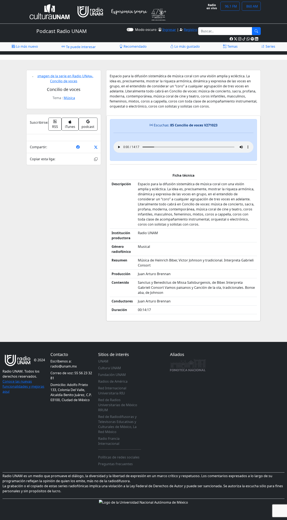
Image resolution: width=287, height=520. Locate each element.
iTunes (70, 126)
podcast (88, 126)
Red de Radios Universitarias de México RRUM (117, 405)
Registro (190, 29)
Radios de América (113, 381)
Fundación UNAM (112, 374)
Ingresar (169, 29)
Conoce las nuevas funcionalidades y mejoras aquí (23, 386)
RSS (55, 126)
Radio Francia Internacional (109, 441)
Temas (232, 46)
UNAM (103, 361)
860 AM (251, 6)
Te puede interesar (80, 47)
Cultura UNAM (109, 368)
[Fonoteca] (188, 365)
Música (69, 98)
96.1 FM (230, 6)
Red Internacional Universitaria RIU (112, 390)
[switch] (130, 29)
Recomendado (135, 46)
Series (270, 46)
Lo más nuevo (26, 46)
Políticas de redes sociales (119, 457)
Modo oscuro (146, 29)
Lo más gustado (187, 46)
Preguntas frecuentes (115, 464)
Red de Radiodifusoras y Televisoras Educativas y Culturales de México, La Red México (117, 424)
